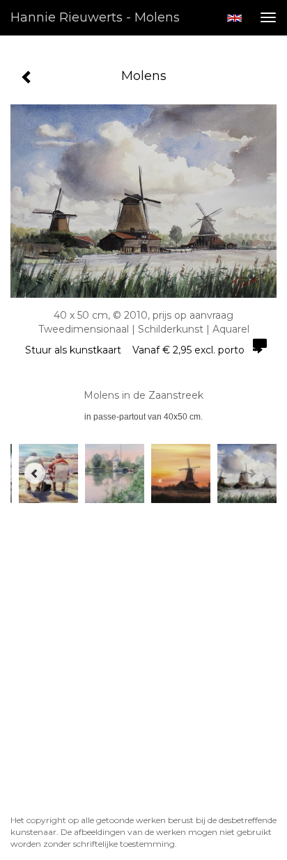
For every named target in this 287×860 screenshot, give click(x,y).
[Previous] (34, 473)
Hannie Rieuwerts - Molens (95, 17)
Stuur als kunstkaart (135, 350)
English (234, 18)
